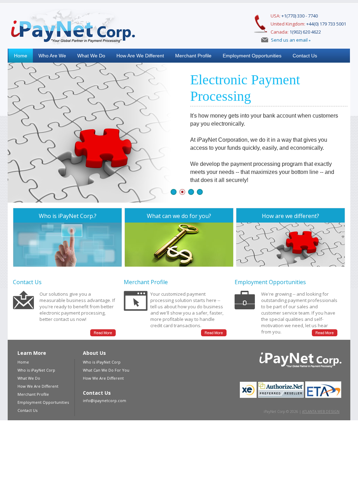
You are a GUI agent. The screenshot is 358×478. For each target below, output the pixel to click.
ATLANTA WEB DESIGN (320, 411)
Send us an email (290, 40)
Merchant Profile (193, 55)
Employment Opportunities (252, 55)
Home (20, 55)
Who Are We (52, 55)
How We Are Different (37, 386)
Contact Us (305, 55)
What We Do (91, 55)
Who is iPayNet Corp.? (67, 216)
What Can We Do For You (106, 370)
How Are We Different (140, 55)
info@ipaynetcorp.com (104, 400)
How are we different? (290, 216)
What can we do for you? (179, 216)
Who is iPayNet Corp (36, 370)
